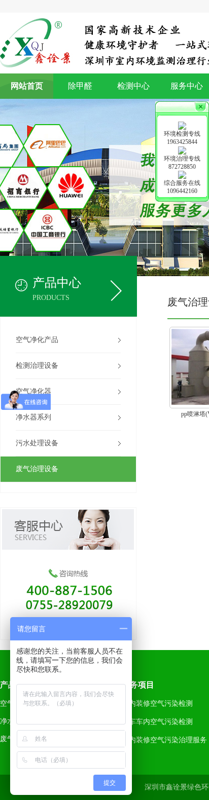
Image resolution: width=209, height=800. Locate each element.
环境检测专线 (182, 133)
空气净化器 (33, 391)
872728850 (182, 166)
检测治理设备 (37, 365)
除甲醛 (80, 86)
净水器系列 (33, 417)
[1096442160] (182, 174)
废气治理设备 (37, 469)
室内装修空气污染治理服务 (164, 740)
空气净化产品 (37, 340)
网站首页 (27, 86)
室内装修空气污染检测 (157, 703)
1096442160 (182, 191)
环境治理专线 (182, 158)
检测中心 (133, 86)
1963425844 (182, 141)
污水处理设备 (37, 443)
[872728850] (182, 149)
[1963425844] (182, 125)
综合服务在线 (182, 182)
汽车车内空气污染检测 (157, 722)
